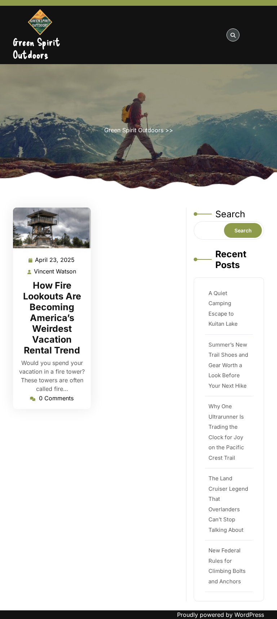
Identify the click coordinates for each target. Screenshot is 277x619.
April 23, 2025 (55, 260)
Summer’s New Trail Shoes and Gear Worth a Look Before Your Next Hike (228, 365)
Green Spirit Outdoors (36, 48)
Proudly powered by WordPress (220, 614)
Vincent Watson (55, 272)
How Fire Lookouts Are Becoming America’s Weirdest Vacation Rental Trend (52, 318)
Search (230, 214)
